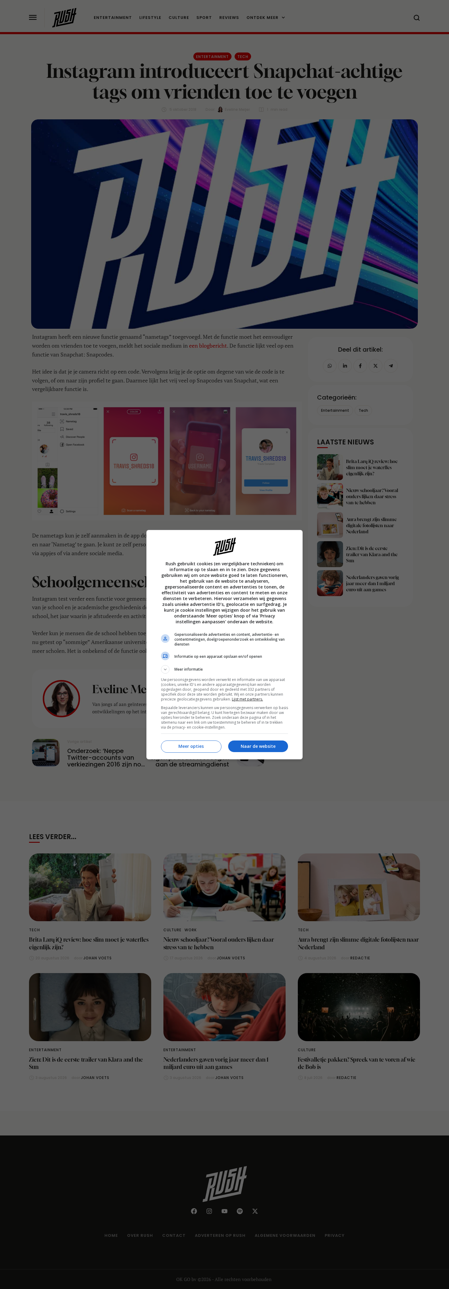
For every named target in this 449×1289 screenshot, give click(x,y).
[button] (224, 669)
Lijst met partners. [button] (247, 699)
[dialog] (224, 644)
